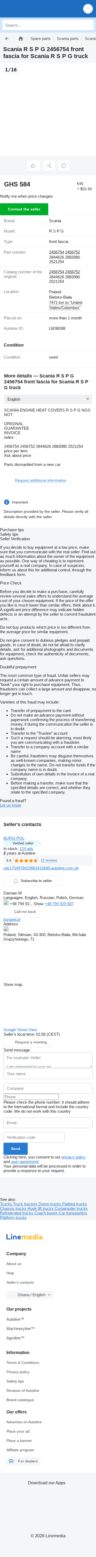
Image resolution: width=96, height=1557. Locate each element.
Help (10, 1273)
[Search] (88, 25)
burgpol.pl (11, 919)
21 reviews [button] (49, 860)
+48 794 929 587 (59, 903)
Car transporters (73, 1213)
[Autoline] (20, 38)
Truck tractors (25, 1204)
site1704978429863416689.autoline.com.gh (41, 868)
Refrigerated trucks (17, 1213)
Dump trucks (50, 1204)
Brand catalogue (20, 1400)
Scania (55, 220)
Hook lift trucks (41, 1208)
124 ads (26, 848)
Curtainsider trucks (71, 1208)
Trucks (6, 1204)
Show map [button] (12, 984)
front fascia (58, 241)
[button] (88, 8)
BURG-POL (14, 838)
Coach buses (46, 1213)
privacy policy (74, 1157)
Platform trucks (13, 1217)
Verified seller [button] (23, 843)
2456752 (72, 252)
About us (13, 1264)
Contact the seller (24, 209)
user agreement (24, 1161)
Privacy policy (17, 1372)
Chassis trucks (13, 1208)
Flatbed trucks (74, 1204)
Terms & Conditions (22, 1362)
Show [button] (39, 903)
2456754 (56, 252)
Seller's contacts (20, 1282)
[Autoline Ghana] (34, 8)
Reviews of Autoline (22, 1390)
